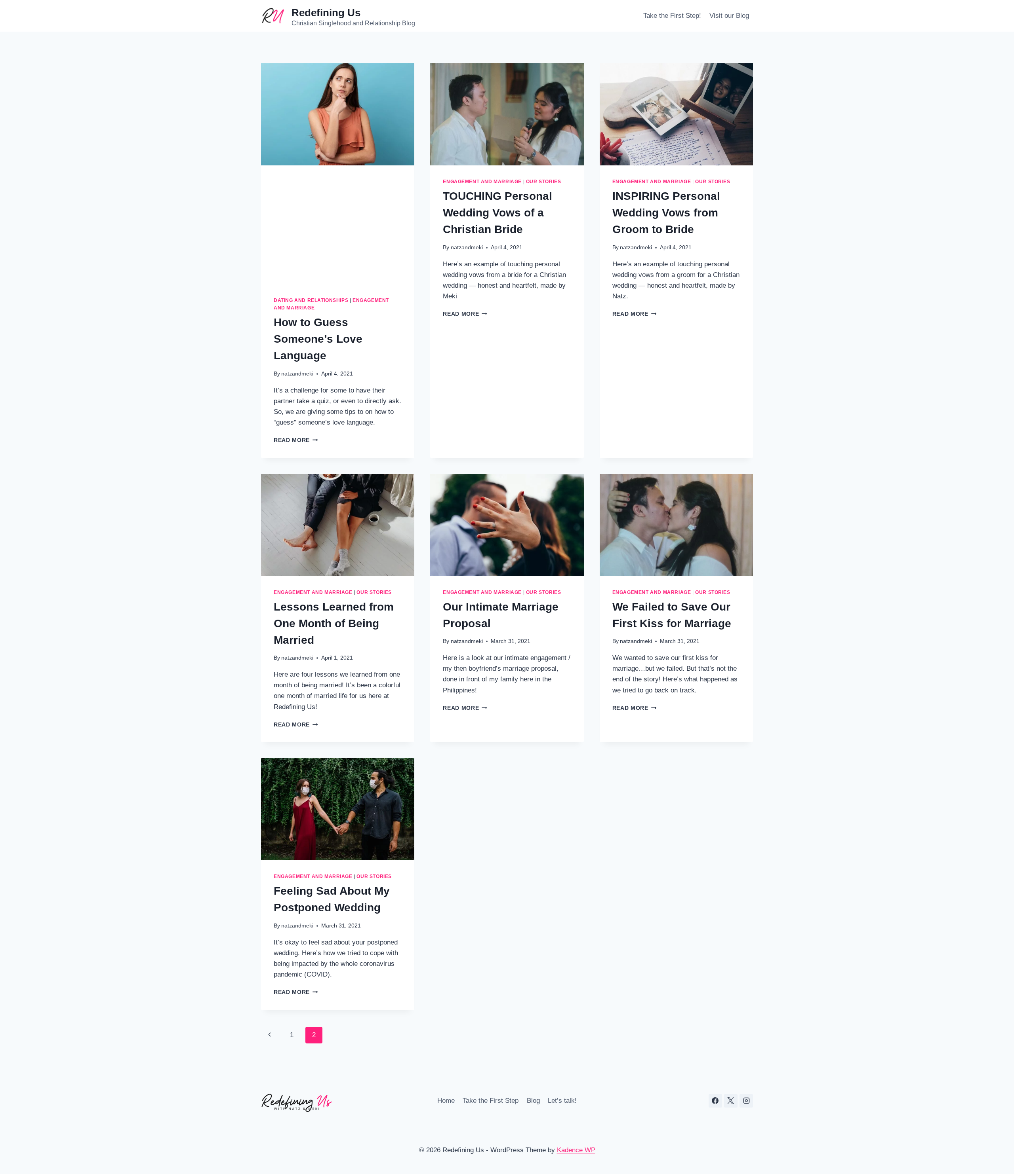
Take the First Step (490, 1100)
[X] (731, 1101)
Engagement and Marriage (482, 181)
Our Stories (543, 181)
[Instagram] (746, 1101)
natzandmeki (297, 374)
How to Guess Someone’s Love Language (318, 339)
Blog (533, 1100)
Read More (296, 440)
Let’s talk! (562, 1100)
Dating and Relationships (311, 300)
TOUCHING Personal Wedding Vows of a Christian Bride (497, 212)
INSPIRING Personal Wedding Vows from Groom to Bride (666, 212)
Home (446, 1100)
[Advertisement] (337, 224)
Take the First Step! (672, 15)
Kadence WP (576, 1150)
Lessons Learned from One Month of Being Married (334, 623)
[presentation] (337, 114)
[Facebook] (715, 1101)
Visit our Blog (729, 15)
